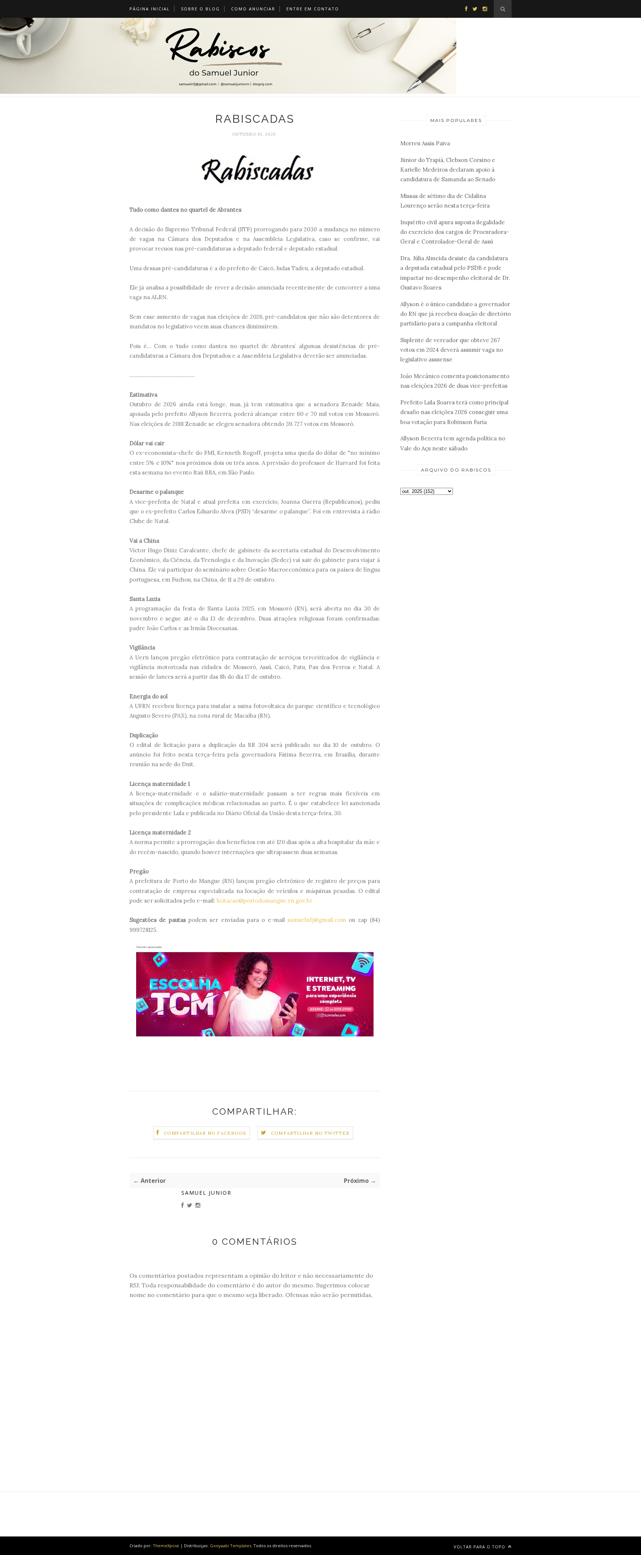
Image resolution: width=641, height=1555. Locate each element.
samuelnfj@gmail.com (316, 919)
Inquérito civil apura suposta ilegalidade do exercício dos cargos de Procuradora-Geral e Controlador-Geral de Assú (454, 232)
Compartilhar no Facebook (205, 1133)
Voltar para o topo (480, 1546)
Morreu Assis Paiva (425, 143)
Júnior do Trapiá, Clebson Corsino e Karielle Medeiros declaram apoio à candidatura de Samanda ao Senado (447, 169)
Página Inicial (149, 8)
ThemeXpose (166, 1545)
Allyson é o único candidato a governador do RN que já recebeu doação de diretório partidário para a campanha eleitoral (455, 314)
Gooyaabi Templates (230, 1545)
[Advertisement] (456, 618)
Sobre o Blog (200, 8)
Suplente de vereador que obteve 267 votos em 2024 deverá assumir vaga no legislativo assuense (451, 350)
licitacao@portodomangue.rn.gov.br (264, 900)
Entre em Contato (312, 8)
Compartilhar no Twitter (310, 1133)
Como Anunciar (253, 8)
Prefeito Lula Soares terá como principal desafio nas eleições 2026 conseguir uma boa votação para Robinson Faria (454, 412)
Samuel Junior (206, 1192)
